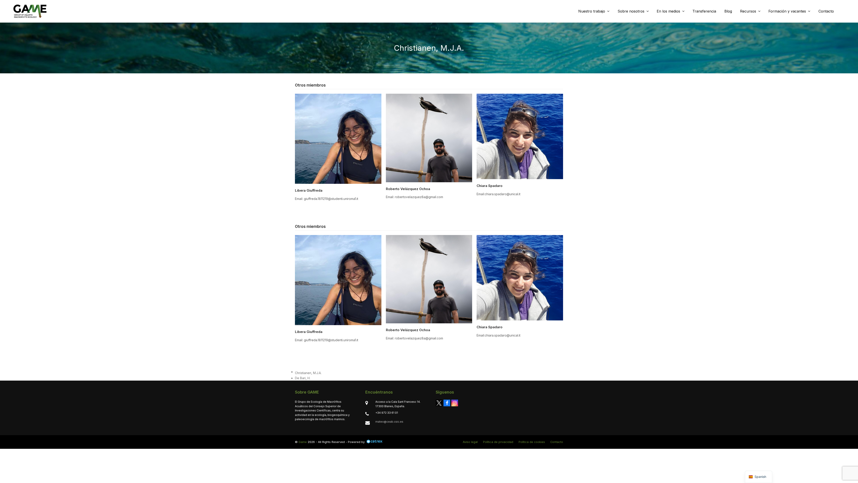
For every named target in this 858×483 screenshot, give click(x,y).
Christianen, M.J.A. (308, 373)
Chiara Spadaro (490, 186)
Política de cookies (532, 442)
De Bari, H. (302, 378)
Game (303, 442)
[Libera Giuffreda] (338, 138)
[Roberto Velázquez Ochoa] (429, 138)
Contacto (556, 442)
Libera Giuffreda (308, 190)
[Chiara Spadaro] (520, 136)
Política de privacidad (498, 442)
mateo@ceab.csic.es (389, 421)
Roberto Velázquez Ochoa (408, 189)
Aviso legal (470, 442)
